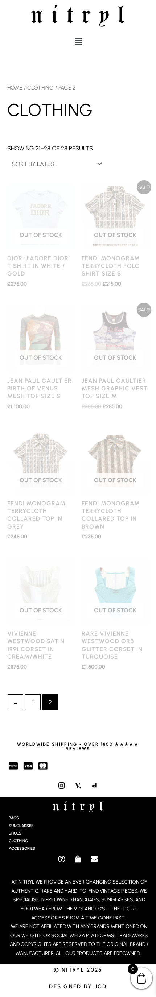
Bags (14, 818)
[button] (78, 42)
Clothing (40, 87)
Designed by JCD (78, 986)
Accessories (22, 848)
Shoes (15, 833)
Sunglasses (21, 825)
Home (14, 87)
